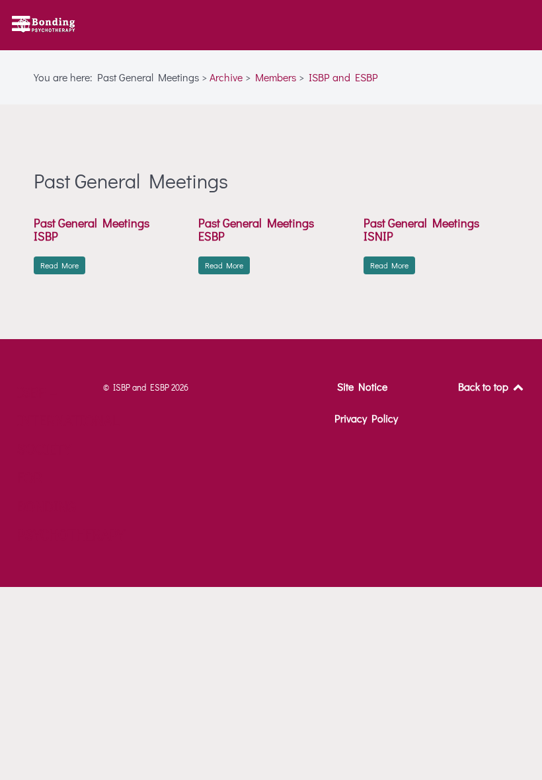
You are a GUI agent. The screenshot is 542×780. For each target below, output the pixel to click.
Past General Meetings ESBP (256, 229)
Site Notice (362, 386)
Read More (59, 265)
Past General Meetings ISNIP (421, 229)
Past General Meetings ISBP (91, 229)
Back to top (484, 386)
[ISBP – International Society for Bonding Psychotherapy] (46, 25)
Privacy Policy (366, 418)
